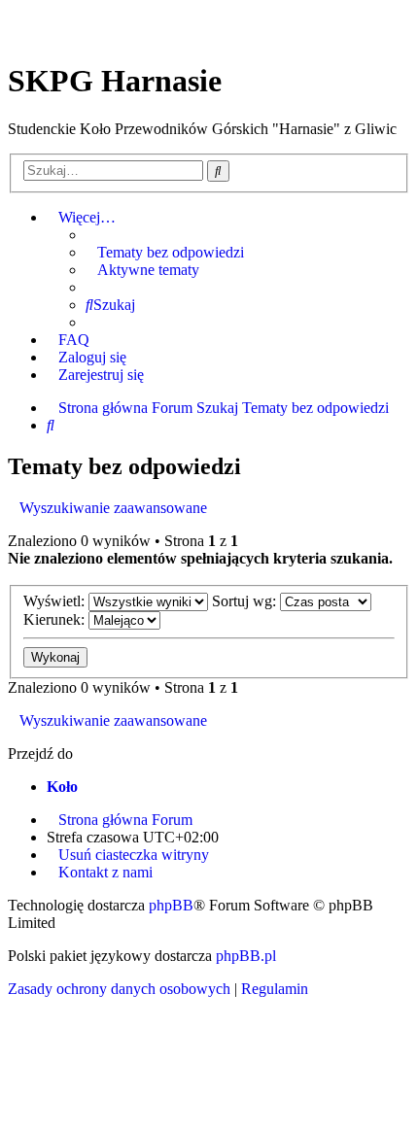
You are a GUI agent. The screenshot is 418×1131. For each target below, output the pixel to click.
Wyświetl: (55, 601)
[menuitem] (165, 252)
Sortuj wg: (246, 601)
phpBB (171, 905)
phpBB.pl (246, 955)
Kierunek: (55, 619)
